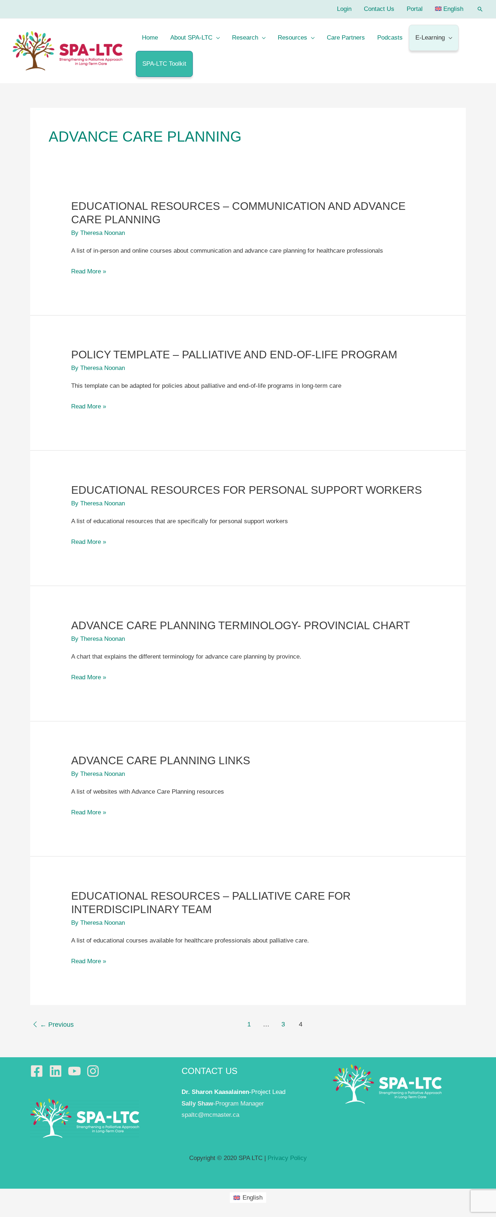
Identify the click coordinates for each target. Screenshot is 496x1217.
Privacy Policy (287, 1158)
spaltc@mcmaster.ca (210, 1114)
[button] (480, 9)
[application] (216, 37)
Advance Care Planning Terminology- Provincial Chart (240, 625)
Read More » (88, 272)
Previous (57, 1024)
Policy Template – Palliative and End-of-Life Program (234, 355)
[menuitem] (449, 9)
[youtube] (76, 1071)
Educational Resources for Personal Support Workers (246, 490)
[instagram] (94, 1071)
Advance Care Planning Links (160, 760)
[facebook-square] (38, 1071)
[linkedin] (57, 1071)
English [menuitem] (253, 1197)
